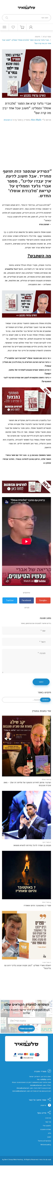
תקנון (49, 1137)
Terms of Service (44, 1141)
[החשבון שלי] (30, 27)
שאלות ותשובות (45, 1129)
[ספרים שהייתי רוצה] (13, 27)
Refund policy (46, 1144)
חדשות (37, 36)
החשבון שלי (47, 1126)
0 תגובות (8, 119)
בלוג (49, 1133)
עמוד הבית (47, 36)
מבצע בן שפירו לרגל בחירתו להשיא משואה (32, 845)
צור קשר (48, 1122)
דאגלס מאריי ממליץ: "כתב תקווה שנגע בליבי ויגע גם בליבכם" (27, 967)
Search (45, 700)
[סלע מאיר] (26, 5)
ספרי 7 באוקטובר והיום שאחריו (37, 905)
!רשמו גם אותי (26, 1028)
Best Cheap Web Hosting (13, 1159)
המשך (41, 682)
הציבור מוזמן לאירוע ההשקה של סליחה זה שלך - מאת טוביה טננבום (27, 784)
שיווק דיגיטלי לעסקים (26, 1162)
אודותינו (48, 1118)
